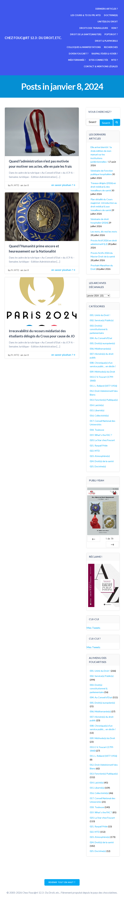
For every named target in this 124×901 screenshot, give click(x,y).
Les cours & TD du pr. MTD (86, 15)
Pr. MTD (15, 185)
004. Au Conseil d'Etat (101, 338)
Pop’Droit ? (111, 34)
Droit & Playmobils (106, 41)
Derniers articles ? (106, 8)
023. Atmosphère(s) (100, 456)
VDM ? (114, 28)
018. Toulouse (97, 429)
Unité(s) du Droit (108, 21)
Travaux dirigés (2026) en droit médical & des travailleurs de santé (103, 187)
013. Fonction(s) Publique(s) (104, 399)
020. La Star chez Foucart (102, 440)
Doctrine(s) (111, 15)
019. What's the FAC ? (101, 435)
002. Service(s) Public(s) (102, 320)
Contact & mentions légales (101, 66)
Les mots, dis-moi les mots (104, 231)
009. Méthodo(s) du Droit (102, 371)
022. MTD (95, 450)
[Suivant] (112, 544)
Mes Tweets (93, 627)
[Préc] (93, 539)
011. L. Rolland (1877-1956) (103, 385)
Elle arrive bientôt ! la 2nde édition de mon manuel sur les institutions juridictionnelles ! (101, 154)
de (109, 538)
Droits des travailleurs (93, 28)
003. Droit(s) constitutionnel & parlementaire (99, 329)
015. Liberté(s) (97, 410)
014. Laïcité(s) (97, 405)
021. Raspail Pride (99, 445)
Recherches (111, 47)
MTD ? (114, 60)
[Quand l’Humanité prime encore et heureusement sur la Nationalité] (42, 216)
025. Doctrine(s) (98, 466)
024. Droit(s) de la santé (102, 461)
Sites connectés (98, 60)
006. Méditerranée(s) (100, 348)
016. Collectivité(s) (99, 415)
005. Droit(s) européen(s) (102, 343)
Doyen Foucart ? (78, 53)
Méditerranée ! (77, 60)
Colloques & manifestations (84, 47)
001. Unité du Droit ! (100, 315)
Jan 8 (26, 185)
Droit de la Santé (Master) (85, 34)
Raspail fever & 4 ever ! (105, 53)
